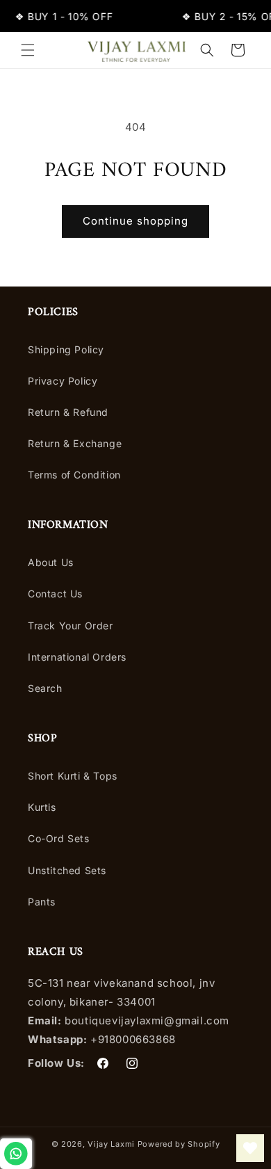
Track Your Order (70, 625)
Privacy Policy (62, 381)
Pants (42, 902)
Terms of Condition (74, 475)
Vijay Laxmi (111, 1144)
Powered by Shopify (179, 1144)
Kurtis (42, 807)
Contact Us (55, 593)
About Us (51, 562)
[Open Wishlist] (250, 1148)
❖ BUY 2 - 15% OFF (76, 16)
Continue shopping (135, 220)
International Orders (77, 657)
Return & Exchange (75, 443)
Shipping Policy (66, 349)
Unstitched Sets (67, 870)
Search (45, 688)
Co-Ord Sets (59, 838)
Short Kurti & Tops (72, 776)
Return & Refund (68, 412)
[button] (28, 50)
